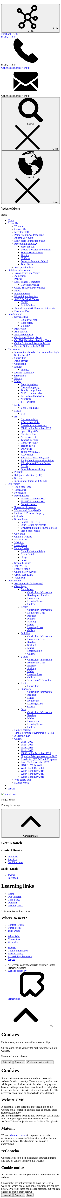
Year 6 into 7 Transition (39, 680)
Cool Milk (19, 533)
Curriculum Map (29, 419)
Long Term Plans (30, 407)
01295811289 (8, 36)
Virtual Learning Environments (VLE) (34, 732)
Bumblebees (27, 589)
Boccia (24, 466)
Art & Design (21, 360)
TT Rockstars (28, 401)
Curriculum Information (39, 592)
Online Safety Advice (25, 571)
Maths (17, 381)
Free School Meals (30, 530)
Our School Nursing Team (27, 337)
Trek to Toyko (28, 445)
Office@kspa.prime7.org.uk (15, 67)
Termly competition (31, 390)
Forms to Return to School (34, 261)
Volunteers (19, 577)
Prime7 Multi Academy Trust (29, 235)
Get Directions (15, 862)
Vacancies (13, 942)
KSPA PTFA (21, 539)
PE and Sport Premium (26, 296)
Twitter (15, 34)
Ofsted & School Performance (29, 287)
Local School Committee (27, 281)
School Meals (21, 519)
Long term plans (29, 384)
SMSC (24, 302)
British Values (28, 305)
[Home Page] (9, 794)
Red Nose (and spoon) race (35, 457)
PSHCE (18, 472)
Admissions (20, 276)
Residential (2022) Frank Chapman (39, 759)
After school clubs (30, 422)
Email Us (12, 859)
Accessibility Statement (20, 956)
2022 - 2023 (27, 744)
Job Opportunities (23, 267)
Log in (11, 788)
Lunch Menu (14, 927)
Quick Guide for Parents (33, 524)
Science (18, 478)
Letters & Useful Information (36, 249)
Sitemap (12, 947)
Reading (31, 615)
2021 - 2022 (27, 741)
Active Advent (28, 437)
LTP (23, 413)
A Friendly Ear (22, 735)
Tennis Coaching (29, 440)
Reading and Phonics (38, 595)
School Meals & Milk (32, 252)
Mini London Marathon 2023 (36, 428)
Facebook (6, 34)
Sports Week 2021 (30, 451)
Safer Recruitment (23, 334)
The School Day (22, 486)
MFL (17, 404)
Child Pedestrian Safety (33, 551)
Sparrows (26, 689)
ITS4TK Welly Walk (31, 765)
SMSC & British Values (26, 299)
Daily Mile (26, 448)
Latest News (20, 545)
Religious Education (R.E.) (28, 475)
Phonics (25, 255)
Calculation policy (30, 387)
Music (17, 410)
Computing (20, 363)
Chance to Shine (29, 442)
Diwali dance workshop (33, 469)
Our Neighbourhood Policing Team (32, 340)
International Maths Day (33, 396)
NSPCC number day (31, 393)
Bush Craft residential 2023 (35, 762)
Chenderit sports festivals (34, 425)
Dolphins (25, 633)
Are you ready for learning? (28, 583)
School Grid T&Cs (30, 522)
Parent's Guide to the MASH (29, 346)
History (18, 378)
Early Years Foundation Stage (29, 240)
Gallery (31, 604)
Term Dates (27, 264)
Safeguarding (14, 314)
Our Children (14, 580)
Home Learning (22, 730)
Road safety (27, 322)
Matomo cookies (18, 1135)
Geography (20, 375)
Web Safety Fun (22, 779)
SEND (17, 290)
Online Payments (23, 536)
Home (11, 220)
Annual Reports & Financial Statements (34, 308)
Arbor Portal (27, 554)
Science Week (21, 782)
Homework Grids (36, 612)
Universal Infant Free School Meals (39, 527)
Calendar (19, 516)
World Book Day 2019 (32, 771)
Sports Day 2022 (29, 431)
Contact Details (16, 924)
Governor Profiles (30, 284)
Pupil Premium (22, 293)
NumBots (26, 399)
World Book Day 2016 (32, 776)
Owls (23, 709)
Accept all (19, 1062)
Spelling (31, 621)
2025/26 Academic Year (33, 498)
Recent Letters (21, 495)
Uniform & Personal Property (29, 513)
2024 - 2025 (27, 750)
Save (29, 1195)
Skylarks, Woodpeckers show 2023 (39, 756)
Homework (33, 598)
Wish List (19, 542)
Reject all (7, 1062)
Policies (18, 278)
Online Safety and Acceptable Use (32, 343)
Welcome (19, 226)
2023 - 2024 (27, 747)
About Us (13, 223)
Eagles (24, 656)
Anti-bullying (21, 331)
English (18, 366)
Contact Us (20, 229)
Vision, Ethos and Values (27, 273)
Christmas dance (29, 434)
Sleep (24, 557)
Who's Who (14, 936)
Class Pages (20, 586)
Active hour (27, 454)
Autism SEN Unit (23, 237)
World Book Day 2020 (32, 768)
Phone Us (13, 856)
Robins (24, 683)
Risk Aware (20, 328)
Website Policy (15, 953)
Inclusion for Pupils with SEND (30, 481)
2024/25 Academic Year (33, 501)
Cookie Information (18, 950)
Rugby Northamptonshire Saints (37, 460)
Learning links (34, 650)
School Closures (22, 563)
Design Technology (24, 372)
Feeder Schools (22, 568)
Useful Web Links (23, 574)
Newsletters (20, 492)
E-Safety (25, 325)
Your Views (20, 566)
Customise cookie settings (39, 1062)
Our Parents (14, 483)
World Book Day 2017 (32, 773)
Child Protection (29, 319)
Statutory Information (19, 270)
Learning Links (35, 601)
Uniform (25, 258)
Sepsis (24, 560)
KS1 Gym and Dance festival (36, 463)
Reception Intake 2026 (26, 243)
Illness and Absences (25, 507)
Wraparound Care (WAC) (27, 510)
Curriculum (14, 349)
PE (15, 416)
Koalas (24, 607)
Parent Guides (21, 548)
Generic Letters (29, 504)
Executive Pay (21, 311)
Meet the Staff (21, 232)
